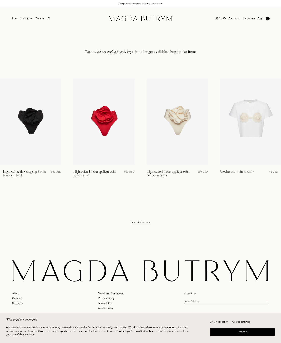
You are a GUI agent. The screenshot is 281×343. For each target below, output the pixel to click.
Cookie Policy (105, 307)
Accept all (242, 331)
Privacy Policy (106, 298)
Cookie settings (241, 321)
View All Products (140, 222)
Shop (14, 18)
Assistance (248, 18)
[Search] (49, 18)
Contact (17, 298)
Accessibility (105, 303)
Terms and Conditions (110, 293)
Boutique (234, 18)
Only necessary (219, 321)
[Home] (140, 18)
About (15, 293)
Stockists (17, 303)
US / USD (220, 18)
